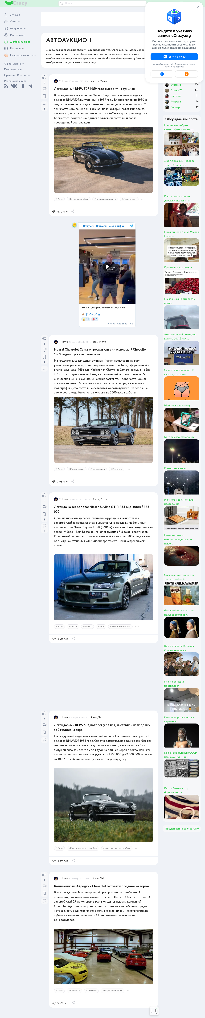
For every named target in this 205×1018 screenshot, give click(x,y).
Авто (65, 195)
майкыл (187, 285)
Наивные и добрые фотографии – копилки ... (180, 127)
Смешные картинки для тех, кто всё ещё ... (179, 577)
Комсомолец (197, 147)
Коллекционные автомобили (89, 843)
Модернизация (83, 466)
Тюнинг (93, 620)
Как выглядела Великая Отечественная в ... (179, 648)
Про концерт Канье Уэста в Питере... (181, 234)
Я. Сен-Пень (195, 392)
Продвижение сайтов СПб (182, 829)
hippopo (188, 486)
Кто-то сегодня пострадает (174, 684)
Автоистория (135, 195)
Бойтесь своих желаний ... (180, 437)
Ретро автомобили (85, 195)
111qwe (69, 81)
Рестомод (122, 466)
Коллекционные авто (111, 195)
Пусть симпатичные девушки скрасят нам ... (179, 198)
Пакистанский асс (176, 468)
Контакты (23, 75)
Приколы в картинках (178, 268)
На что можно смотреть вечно (179, 301)
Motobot (188, 423)
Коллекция (80, 987)
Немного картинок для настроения (178, 502)
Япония (79, 620)
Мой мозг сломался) (177, 406)
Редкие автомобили (126, 620)
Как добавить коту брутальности (176, 790)
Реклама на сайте (15, 81)
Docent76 (191, 810)
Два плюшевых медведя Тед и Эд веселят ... (179, 163)
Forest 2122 (194, 703)
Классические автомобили (123, 843)
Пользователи (13, 69)
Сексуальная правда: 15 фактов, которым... (179, 372)
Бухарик (188, 183)
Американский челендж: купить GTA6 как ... (180, 336)
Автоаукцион (103, 466)
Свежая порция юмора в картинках (179, 719)
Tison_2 (187, 521)
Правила (9, 75)
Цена (107, 620)
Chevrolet (97, 987)
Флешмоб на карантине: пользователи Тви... (179, 613)
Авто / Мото (104, 81)
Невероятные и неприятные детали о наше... (178, 539)
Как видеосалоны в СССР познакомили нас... (180, 755)
